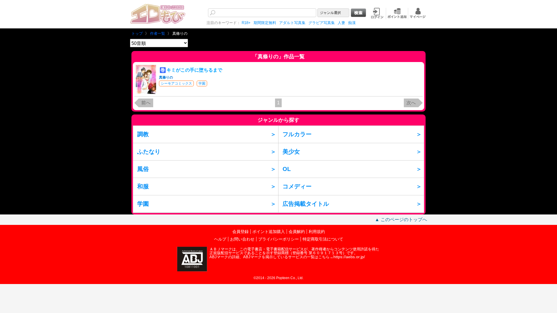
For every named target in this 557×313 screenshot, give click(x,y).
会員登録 (240, 231)
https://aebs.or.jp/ (349, 256)
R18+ (246, 23)
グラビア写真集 (321, 23)
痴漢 (352, 23)
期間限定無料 (265, 23)
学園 (201, 83)
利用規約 (317, 231)
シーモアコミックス (176, 83)
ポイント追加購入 (268, 231)
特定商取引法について (323, 239)
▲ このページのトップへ (401, 219)
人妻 (341, 23)
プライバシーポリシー (278, 239)
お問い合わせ (242, 239)
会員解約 (297, 231)
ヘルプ (220, 239)
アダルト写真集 (292, 23)
